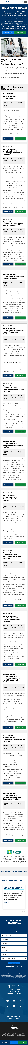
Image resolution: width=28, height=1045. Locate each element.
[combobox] (14, 935)
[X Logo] (20, 1001)
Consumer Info (13, 1011)
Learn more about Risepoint (18, 977)
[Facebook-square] (14, 1006)
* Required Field (14, 931)
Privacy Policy (14, 1027)
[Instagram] (8, 1006)
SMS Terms (12, 977)
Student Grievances (14, 1018)
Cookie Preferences (14, 1028)
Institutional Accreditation (13, 1013)
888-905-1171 (16, 967)
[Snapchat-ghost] (14, 1001)
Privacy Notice (7, 977)
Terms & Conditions (14, 1030)
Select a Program (6, 935)
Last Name (5, 943)
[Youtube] (8, 1001)
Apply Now (20, 32)
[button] (22, 2)
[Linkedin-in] (20, 1006)
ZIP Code (4, 954)
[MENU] (25, 2)
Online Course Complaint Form (13, 1016)
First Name (5, 939)
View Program (8, 138)
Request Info (8, 32)
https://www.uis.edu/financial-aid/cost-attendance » (14, 871)
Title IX (13, 1014)
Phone (8, 950)
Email (3, 947)
